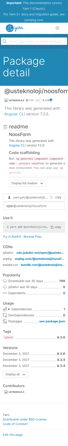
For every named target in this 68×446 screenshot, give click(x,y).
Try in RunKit (12, 236)
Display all (12, 374)
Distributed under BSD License (24, 419)
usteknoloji (16, 100)
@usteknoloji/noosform (29, 206)
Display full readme (24, 183)
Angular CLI (14, 114)
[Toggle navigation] (57, 28)
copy (58, 197)
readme (18, 126)
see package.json (52, 321)
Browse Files (33, 236)
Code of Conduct (15, 424)
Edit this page (13, 435)
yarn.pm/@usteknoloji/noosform (36, 197)
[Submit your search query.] (5, 41)
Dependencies (22, 309)
